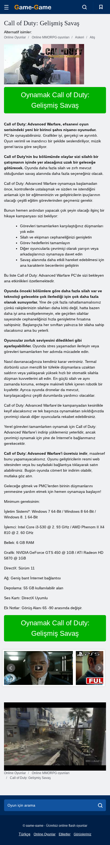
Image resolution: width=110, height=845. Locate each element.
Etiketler (64, 834)
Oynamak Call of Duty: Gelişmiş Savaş (55, 100)
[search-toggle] (84, 7)
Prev (11, 668)
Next (99, 668)
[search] (100, 805)
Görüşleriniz (82, 834)
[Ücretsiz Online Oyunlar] (33, 7)
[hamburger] (6, 7)
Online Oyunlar (45, 834)
